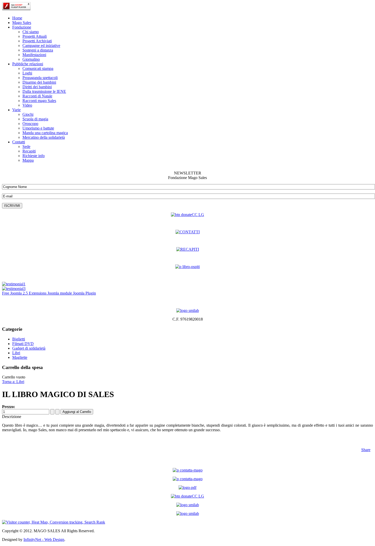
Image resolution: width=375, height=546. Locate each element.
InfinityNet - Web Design (43, 539)
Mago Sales (21, 22)
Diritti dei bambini (37, 87)
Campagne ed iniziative (41, 45)
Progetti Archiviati (37, 41)
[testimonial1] (14, 284)
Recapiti (29, 151)
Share (365, 450)
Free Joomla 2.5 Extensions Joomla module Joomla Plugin (49, 293)
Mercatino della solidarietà (43, 137)
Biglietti (18, 339)
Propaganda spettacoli (40, 77)
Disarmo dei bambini (39, 82)
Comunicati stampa (37, 68)
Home (17, 18)
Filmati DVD (23, 343)
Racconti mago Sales (39, 100)
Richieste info (33, 156)
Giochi (27, 114)
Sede (26, 146)
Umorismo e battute (38, 128)
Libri (16, 353)
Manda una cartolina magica (45, 133)
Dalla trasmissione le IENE (44, 91)
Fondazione (21, 27)
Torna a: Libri (13, 381)
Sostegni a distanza (37, 50)
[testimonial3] (14, 288)
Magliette (19, 357)
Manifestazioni (34, 55)
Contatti (18, 142)
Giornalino (31, 59)
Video (27, 105)
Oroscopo (30, 123)
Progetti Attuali (34, 36)
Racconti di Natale (37, 96)
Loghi (27, 73)
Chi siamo (30, 32)
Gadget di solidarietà (28, 348)
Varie (16, 110)
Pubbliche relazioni (27, 64)
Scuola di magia (35, 119)
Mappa (28, 160)
